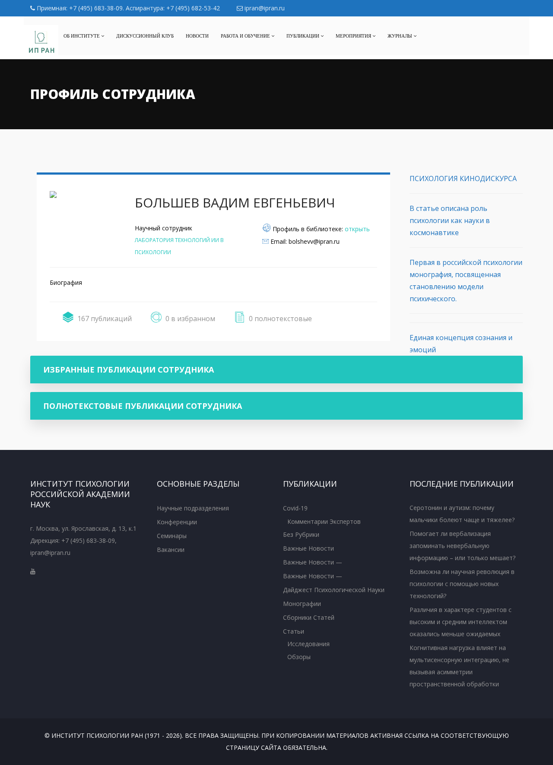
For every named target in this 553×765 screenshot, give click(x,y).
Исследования (308, 644)
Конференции (177, 522)
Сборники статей (308, 617)
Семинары (172, 536)
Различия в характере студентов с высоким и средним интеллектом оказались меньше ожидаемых (461, 622)
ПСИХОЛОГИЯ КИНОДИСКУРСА (463, 178)
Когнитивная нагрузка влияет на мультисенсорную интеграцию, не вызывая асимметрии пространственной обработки (459, 666)
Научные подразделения (193, 508)
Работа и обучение (246, 35)
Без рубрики (301, 534)
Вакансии (170, 549)
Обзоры (299, 657)
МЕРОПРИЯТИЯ (354, 35)
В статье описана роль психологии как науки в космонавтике (450, 220)
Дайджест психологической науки (334, 590)
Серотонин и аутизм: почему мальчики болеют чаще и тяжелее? (462, 514)
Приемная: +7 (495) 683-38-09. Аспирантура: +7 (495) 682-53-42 (127, 8)
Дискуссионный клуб (145, 35)
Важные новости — (312, 562)
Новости (197, 35)
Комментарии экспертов (324, 521)
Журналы (400, 35)
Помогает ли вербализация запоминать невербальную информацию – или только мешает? (462, 545)
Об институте (82, 35)
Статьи (293, 631)
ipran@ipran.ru (264, 8)
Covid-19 (295, 508)
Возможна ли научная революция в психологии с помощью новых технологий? (462, 583)
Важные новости (308, 548)
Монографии (302, 603)
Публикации (303, 35)
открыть (357, 229)
